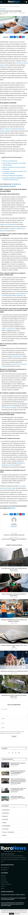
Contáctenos (4, 869)
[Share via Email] (23, 37)
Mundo (4, 835)
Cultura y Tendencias (6, 884)
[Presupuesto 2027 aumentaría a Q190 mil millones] (5, 765)
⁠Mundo (2, 888)
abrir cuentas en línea (7, 129)
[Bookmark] (26, 549)
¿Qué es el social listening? (10, 161)
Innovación (5, 829)
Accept (11, 913)
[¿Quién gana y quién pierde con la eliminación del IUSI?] (14, 660)
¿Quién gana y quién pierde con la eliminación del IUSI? (14, 671)
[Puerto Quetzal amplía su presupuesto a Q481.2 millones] (5, 798)
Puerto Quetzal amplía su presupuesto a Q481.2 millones (17, 797)
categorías (4, 872)
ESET (23, 67)
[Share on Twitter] (17, 37)
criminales (12, 405)
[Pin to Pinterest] (20, 37)
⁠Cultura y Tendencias (8, 832)
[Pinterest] (19, 752)
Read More (17, 913)
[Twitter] (12, 752)
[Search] (24, 2)
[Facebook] (9, 752)
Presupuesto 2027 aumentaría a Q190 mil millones (18, 763)
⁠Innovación (3, 879)
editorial (6, 12)
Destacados (5, 813)
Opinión (4, 822)
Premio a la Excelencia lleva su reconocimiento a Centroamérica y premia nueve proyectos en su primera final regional (18, 781)
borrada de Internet (16, 356)
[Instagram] (16, 752)
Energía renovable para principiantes (13, 175)
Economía (5, 819)
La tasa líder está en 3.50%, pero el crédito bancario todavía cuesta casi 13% (18, 790)
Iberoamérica (6, 810)
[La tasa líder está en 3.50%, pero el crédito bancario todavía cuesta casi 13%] (14, 557)
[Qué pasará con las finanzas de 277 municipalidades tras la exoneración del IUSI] (5, 772)
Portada (1, 6)
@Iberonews (11, 508)
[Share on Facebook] (15, 37)
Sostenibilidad (6, 825)
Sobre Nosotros (5, 867)
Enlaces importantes (7, 864)
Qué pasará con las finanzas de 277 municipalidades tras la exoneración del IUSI (17, 772)
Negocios (5, 816)
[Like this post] (11, 37)
